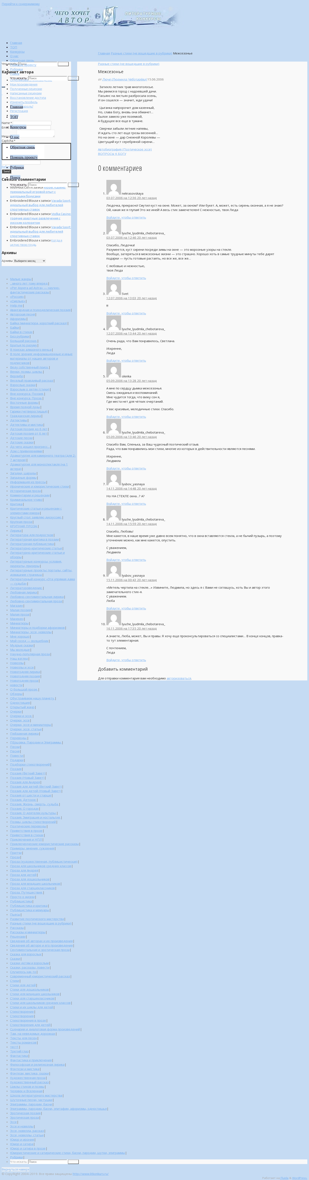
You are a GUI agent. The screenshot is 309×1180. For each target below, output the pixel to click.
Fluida (284, 1178)
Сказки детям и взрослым (29, 963)
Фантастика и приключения (31, 1060)
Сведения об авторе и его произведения (41, 945)
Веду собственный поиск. (29, 367)
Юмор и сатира (21, 1144)
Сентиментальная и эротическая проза (40, 950)
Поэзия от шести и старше (30, 795)
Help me (16, 305)
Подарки (17, 760)
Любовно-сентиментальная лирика (37, 597)
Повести (16, 755)
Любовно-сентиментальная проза (36, 601)
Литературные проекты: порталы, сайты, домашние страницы (41, 572)
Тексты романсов (23, 1042)
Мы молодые (20, 649)
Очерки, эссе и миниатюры (30, 725)
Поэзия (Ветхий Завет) (27, 773)
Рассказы (17, 928)
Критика (16, 504)
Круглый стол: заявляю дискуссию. (36, 517)
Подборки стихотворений (30, 764)
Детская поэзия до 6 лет (29, 429)
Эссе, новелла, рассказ (27, 1131)
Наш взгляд (19, 658)
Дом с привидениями (26, 451)
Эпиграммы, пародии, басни (31, 1104)
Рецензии (17, 936)
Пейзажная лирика (24, 733)
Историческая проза (25, 491)
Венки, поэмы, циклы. (26, 371)
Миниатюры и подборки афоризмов (37, 627)
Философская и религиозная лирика (37, 1064)
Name (7, 123)
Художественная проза (27, 1078)
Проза (15, 857)
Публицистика (21, 901)
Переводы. (18, 738)
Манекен (17, 619)
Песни (15, 747)
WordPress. (299, 1178)
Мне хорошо (19, 636)
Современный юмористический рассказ (40, 976)
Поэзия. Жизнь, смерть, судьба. (34, 804)
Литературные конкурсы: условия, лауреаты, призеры (36, 563)
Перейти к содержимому (21, 4)
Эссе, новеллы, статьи (27, 1135)
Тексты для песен (23, 1038)
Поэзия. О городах (24, 808)
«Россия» (17, 296)
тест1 (14, 1047)
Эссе (13, 1122)
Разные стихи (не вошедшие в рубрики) (141, 53)
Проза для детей (23, 875)
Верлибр (16, 376)
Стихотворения (22, 1016)
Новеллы (17, 663)
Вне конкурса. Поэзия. (27, 394)
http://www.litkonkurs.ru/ (91, 1174)
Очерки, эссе (20, 720)
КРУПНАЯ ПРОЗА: (23, 526)
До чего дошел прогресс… (30, 446)
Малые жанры (20, 279)
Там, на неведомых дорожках (32, 1033)
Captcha (8, 140)
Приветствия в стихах (27, 835)
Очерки (15, 711)
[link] (14, 73)
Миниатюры (19, 623)
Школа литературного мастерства (36, 1095)
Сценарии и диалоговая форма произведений (45, 1029)
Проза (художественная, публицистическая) (44, 861)
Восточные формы (24, 402)
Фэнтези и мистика (24, 1069)
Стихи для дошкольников (29, 989)
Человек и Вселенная (26, 1091)
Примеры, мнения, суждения (32, 848)
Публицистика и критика (29, 905)
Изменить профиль (23, 102)
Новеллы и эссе (22, 667)
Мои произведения (23, 84)
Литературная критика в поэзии (34, 539)
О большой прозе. (24, 689)
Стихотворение (22, 1011)
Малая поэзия (20, 610)
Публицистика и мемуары (29, 910)
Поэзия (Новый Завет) (27, 777)
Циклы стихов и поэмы (27, 1086)
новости (16, 685)
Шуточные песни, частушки (31, 1100)
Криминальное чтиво (26, 499)
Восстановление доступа (28, 97)
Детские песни (21, 438)
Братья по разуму (23, 345)
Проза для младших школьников (35, 883)
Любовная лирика (23, 592)
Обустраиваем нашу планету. (32, 698)
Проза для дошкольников (29, 879)
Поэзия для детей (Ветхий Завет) (36, 786)
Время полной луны (25, 407)
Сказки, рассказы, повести (29, 967)
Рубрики (16, 1157)
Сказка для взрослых (25, 954)
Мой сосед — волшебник (29, 641)
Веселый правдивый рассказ (31, 380)
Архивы (7, 260)
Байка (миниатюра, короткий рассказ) (38, 323)
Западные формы (23, 477)
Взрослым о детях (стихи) (29, 389)
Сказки (15, 958)
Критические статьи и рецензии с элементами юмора (36, 510)
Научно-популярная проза (30, 654)
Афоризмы (18, 318)
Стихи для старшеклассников (32, 998)
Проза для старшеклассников (32, 888)
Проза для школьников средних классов (40, 866)
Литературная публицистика (32, 544)
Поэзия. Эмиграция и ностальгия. (35, 817)
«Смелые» (17, 301)
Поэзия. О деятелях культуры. (33, 813)
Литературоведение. (26, 588)
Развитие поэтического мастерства (37, 919)
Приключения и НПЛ (26, 839)
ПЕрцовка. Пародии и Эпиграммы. (36, 742)
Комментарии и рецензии (30, 495)
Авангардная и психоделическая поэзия (40, 310)
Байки (14, 327)
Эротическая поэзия (25, 1113)
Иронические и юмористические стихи (39, 486)
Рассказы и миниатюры (27, 932)
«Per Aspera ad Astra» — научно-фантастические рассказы (35, 290)
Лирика (15, 530)
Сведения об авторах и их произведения (41, 941)
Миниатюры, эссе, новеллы (31, 632)
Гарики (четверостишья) (29, 411)
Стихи (14, 980)
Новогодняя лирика (25, 672)
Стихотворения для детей (30, 1025)
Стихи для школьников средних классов (40, 1003)
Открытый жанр (22, 707)
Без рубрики (19, 336)
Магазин (16, 605)
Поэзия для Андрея (25, 782)
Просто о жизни (22, 897)
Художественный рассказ (29, 1082)
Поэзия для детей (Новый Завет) (35, 791)
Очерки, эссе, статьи (26, 729)
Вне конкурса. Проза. (26, 398)
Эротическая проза (24, 1117)
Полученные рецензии (26, 89)
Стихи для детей (23, 985)
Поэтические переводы (28, 826)
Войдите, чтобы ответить (126, 217)
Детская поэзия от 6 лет (28, 433)
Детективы (18, 420)
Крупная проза (21, 521)
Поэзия (15, 769)
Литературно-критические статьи (36, 548)
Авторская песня (22, 314)
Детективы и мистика (26, 424)
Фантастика (19, 1055)
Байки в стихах (21, 332)
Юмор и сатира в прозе (28, 1148)
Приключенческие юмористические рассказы (44, 844)
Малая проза (19, 614)
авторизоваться (179, 678)
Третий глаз (19, 1051)
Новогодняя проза (24, 680)
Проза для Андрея (24, 870)
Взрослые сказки (23, 385)
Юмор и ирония (22, 1139)
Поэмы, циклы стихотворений (33, 822)
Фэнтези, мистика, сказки (29, 1073)
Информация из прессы (28, 482)
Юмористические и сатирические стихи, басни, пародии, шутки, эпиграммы (67, 1153)
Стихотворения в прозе (28, 1020)
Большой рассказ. (23, 341)
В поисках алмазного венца (31, 349)
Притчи (16, 852)
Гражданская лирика (25, 416)
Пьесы (15, 914)
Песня (15, 751)
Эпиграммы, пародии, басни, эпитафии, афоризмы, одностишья (58, 1108)
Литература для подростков (31, 535)
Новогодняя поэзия (25, 676)
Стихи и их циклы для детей (31, 1007)
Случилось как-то (23, 972)
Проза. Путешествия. (26, 892)
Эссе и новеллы (21, 1126)
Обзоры (16, 694)
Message (9, 136)
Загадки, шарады (23, 473)
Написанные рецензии (26, 93)
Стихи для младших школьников (34, 994)
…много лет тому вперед (29, 283)
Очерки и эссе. (21, 716)
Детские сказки (21, 442)
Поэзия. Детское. (23, 800)
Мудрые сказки (21, 645)
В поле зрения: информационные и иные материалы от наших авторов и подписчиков (41, 358)
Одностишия (20, 702)
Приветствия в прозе (26, 830)
